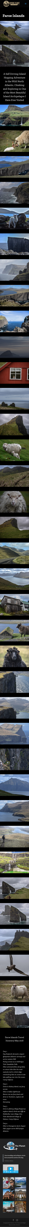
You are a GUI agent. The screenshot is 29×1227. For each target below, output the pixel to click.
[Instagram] (17, 1220)
